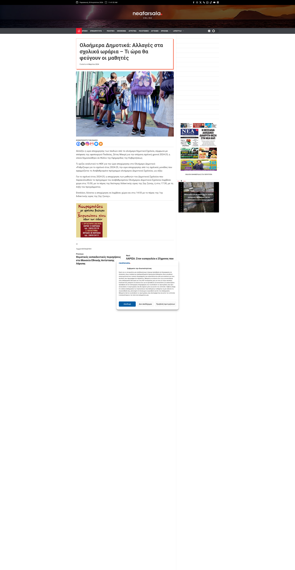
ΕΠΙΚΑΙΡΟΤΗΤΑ (96, 31)
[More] (101, 144)
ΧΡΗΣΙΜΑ (164, 31)
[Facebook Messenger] (96, 144)
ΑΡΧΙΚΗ (85, 31)
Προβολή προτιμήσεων (165, 304)
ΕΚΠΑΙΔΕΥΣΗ (86, 249)
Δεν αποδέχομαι (145, 304)
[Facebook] (78, 144)
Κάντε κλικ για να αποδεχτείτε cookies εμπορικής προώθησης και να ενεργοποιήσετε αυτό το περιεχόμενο (198, 197)
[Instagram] (87, 144)
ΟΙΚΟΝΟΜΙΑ (121, 31)
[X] (83, 144)
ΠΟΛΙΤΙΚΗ (110, 31)
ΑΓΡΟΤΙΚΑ (132, 31)
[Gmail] (92, 144)
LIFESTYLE (177, 31)
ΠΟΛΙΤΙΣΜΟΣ (144, 31)
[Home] (79, 31)
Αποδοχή (127, 304)
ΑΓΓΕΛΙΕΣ (154, 31)
